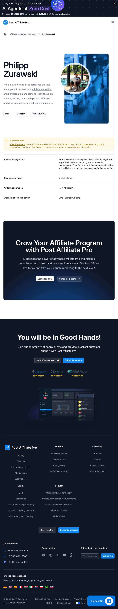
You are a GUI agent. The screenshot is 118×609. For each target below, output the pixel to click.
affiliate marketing (42, 89)
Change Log (59, 465)
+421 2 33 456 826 (17, 550)
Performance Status (59, 471)
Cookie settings (63, 603)
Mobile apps (21, 473)
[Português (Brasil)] (46, 587)
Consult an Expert (69, 530)
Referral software (59, 510)
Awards (97, 459)
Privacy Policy (80, 599)
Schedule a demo (67, 279)
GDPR (49, 603)
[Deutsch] (5, 587)
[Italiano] (31, 587)
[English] (10, 587)
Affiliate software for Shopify (59, 493)
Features (21, 461)
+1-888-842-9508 (17, 556)
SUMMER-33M (17, 14)
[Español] (15, 587)
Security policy (62, 599)
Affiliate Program (97, 471)
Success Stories (97, 465)
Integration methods (20, 467)
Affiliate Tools (59, 516)
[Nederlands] (36, 587)
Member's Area (59, 459)
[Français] (20, 587)
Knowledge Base (59, 453)
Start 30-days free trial (47, 360)
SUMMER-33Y (45, 14)
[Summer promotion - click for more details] (59, 8)
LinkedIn (21, 113)
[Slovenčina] (52, 587)
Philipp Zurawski (47, 34)
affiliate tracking (75, 258)
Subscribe (108, 556)
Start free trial (47, 530)
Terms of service (42, 599)
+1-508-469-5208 (17, 562)
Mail (7, 113)
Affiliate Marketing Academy (20, 504)
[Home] (4, 34)
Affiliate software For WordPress (59, 504)
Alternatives (20, 479)
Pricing (21, 455)
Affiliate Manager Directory (22, 34)
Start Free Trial (45, 279)
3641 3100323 (39, 113)
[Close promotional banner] (115, 3)
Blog (21, 493)
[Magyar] (26, 587)
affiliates (67, 168)
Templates (21, 498)
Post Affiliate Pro (17, 144)
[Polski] (41, 587)
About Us (97, 453)
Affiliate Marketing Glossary (21, 510)
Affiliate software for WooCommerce (59, 498)
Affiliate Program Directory (20, 516)
